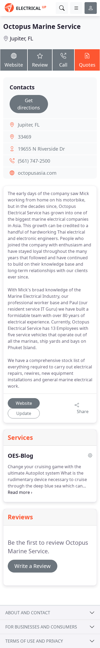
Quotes (87, 65)
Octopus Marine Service (42, 26)
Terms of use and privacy (34, 641)
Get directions (28, 104)
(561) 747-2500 (34, 161)
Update (23, 413)
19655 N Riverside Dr (41, 149)
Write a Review (32, 566)
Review (40, 65)
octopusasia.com (37, 173)
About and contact (27, 613)
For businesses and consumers (41, 627)
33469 (24, 137)
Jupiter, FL (21, 38)
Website (14, 65)
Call (63, 65)
